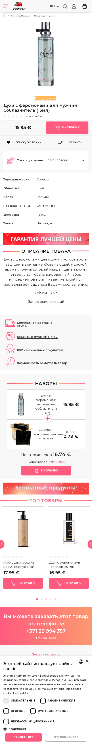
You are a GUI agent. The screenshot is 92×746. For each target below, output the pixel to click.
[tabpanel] (46, 54)
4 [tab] (50, 598)
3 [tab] (46, 598)
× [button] (87, 661)
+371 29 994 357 (46, 631)
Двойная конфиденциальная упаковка (48, 434)
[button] (46, 160)
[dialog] (46, 701)
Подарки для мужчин (44, 16)
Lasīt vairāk (20, 693)
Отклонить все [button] (66, 737)
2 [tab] (48, 79)
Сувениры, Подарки (20, 16)
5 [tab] (55, 598)
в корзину (26, 583)
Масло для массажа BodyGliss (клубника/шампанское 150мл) (18, 567)
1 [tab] (44, 79)
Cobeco (43, 179)
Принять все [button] (23, 737)
